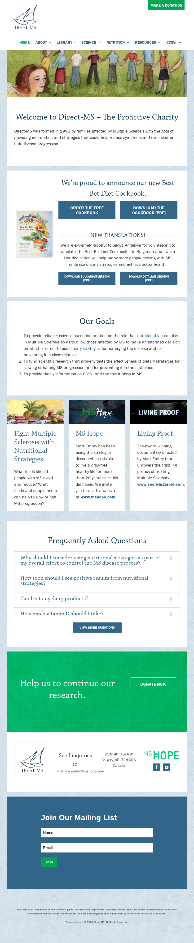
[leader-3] (158, 402)
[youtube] (166, 767)
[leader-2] (97, 402)
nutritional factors (153, 335)
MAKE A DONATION (166, 5)
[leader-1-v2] (35, 402)
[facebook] (156, 767)
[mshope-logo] (161, 753)
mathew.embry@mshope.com (80, 771)
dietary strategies (85, 348)
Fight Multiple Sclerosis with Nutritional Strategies (35, 446)
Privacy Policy (73, 922)
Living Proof (155, 433)
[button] (97, 560)
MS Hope (89, 433)
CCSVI (88, 374)
